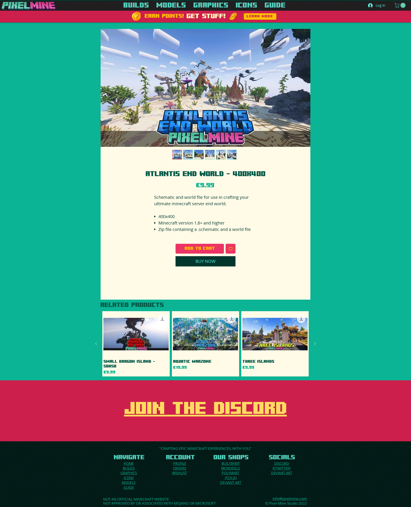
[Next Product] (314, 343)
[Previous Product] (96, 343)
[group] (205, 343)
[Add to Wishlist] (230, 249)
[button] (400, 5)
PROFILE (179, 463)
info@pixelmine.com (290, 498)
